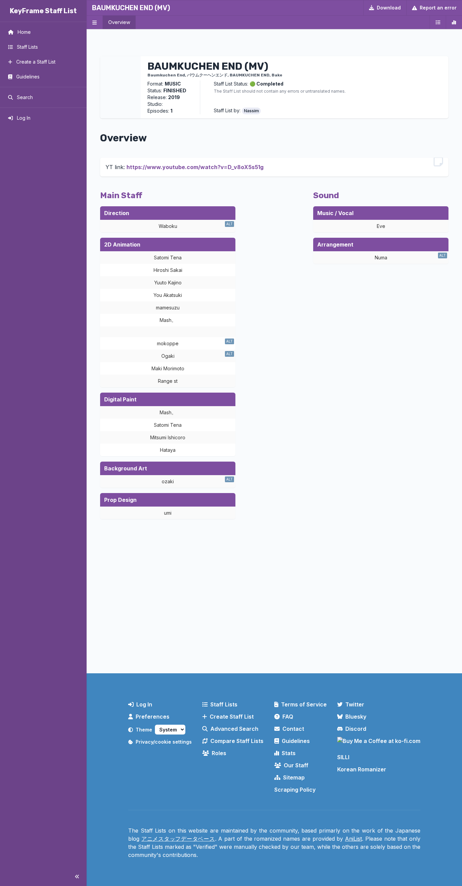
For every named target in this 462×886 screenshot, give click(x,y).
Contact (293, 728)
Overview (119, 22)
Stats (289, 753)
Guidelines (296, 741)
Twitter (354, 704)
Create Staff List (232, 716)
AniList (353, 838)
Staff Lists (223, 704)
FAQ (287, 716)
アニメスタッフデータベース (178, 838)
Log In (144, 704)
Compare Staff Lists (236, 741)
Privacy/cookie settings (164, 742)
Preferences (152, 716)
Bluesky (355, 716)
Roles (219, 753)
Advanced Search (234, 728)
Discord (355, 728)
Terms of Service (304, 704)
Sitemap (294, 777)
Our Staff (296, 765)
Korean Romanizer (361, 769)
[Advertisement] (274, 612)
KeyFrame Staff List (43, 11)
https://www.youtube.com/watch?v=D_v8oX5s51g (194, 167)
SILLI (343, 757)
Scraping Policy (295, 789)
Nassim (251, 110)
